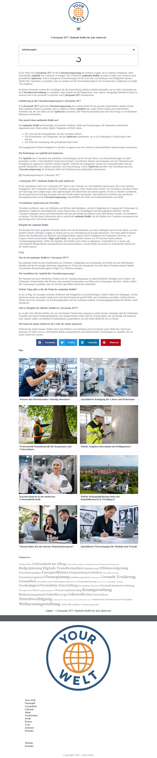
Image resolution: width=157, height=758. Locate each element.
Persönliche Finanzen (89, 585)
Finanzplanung (57, 576)
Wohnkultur (126, 599)
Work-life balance (71, 604)
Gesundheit (27, 581)
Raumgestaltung (97, 589)
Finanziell (30, 703)
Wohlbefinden (98, 599)
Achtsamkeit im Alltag (49, 564)
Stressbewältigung (35, 598)
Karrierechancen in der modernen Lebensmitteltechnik (37, 498)
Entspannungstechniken (85, 572)
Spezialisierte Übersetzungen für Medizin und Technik (109, 546)
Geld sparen (95, 577)
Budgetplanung (30, 568)
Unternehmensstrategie (83, 600)
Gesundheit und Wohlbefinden (51, 582)
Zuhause (29, 727)
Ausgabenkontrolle (91, 564)
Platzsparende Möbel (28, 590)
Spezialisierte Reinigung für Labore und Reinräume (108, 399)
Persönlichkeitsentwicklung (117, 585)
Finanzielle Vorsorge (111, 573)
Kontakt (29, 730)
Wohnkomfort (113, 599)
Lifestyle (29, 709)
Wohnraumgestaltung (39, 603)
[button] (78, 28)
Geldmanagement (80, 577)
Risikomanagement (32, 594)
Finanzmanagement (31, 577)
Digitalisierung (91, 568)
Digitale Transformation (63, 568)
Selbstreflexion (80, 594)
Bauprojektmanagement (109, 564)
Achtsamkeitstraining (75, 564)
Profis (28, 718)
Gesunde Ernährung (118, 576)
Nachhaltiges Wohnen (114, 582)
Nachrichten (31, 715)
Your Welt (30, 700)
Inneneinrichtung (87, 581)
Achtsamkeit (25, 564)
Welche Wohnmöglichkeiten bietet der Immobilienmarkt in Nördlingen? (100, 498)
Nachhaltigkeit (29, 585)
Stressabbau (100, 594)
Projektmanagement (47, 590)
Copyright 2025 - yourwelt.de (78, 755)
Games (49, 610)
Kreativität (101, 582)
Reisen (28, 721)
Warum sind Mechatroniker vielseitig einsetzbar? (45, 399)
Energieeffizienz (55, 572)
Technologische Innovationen (63, 600)
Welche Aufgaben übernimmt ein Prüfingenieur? (106, 446)
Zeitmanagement (90, 604)
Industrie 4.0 (72, 582)
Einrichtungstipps (30, 572)
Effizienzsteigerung (113, 568)
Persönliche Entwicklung (59, 585)
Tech (27, 724)
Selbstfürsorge (56, 594)
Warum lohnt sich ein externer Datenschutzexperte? (47, 546)
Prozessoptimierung (68, 590)
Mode (28, 712)
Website (29, 743)
